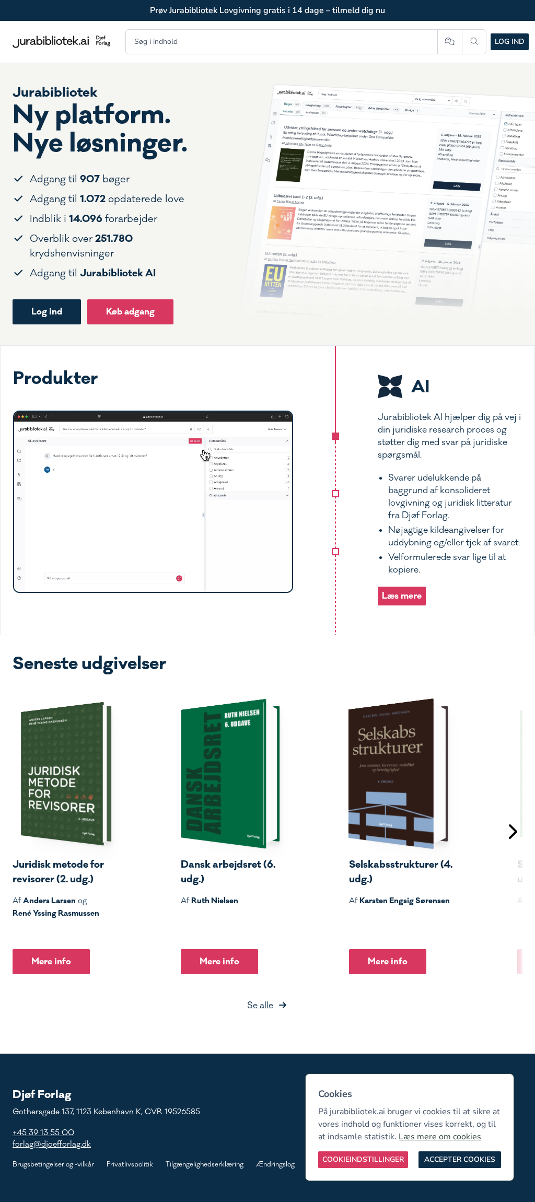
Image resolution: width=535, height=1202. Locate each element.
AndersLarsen (49, 900)
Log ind (510, 41)
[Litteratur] (335, 551)
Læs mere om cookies (440, 1136)
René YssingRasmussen (56, 913)
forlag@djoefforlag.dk (52, 1144)
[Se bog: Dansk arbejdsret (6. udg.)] (230, 773)
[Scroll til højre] (512, 833)
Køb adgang (130, 312)
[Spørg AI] (449, 42)
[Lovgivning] (335, 493)
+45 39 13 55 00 (43, 1133)
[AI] (335, 436)
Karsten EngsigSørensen (404, 900)
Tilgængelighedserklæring (204, 1164)
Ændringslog (275, 1164)
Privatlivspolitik (130, 1164)
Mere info (51, 961)
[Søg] (474, 42)
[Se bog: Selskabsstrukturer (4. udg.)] (398, 773)
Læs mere (402, 596)
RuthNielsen (214, 900)
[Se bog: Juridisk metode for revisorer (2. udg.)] (62, 773)
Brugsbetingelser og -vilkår (53, 1164)
